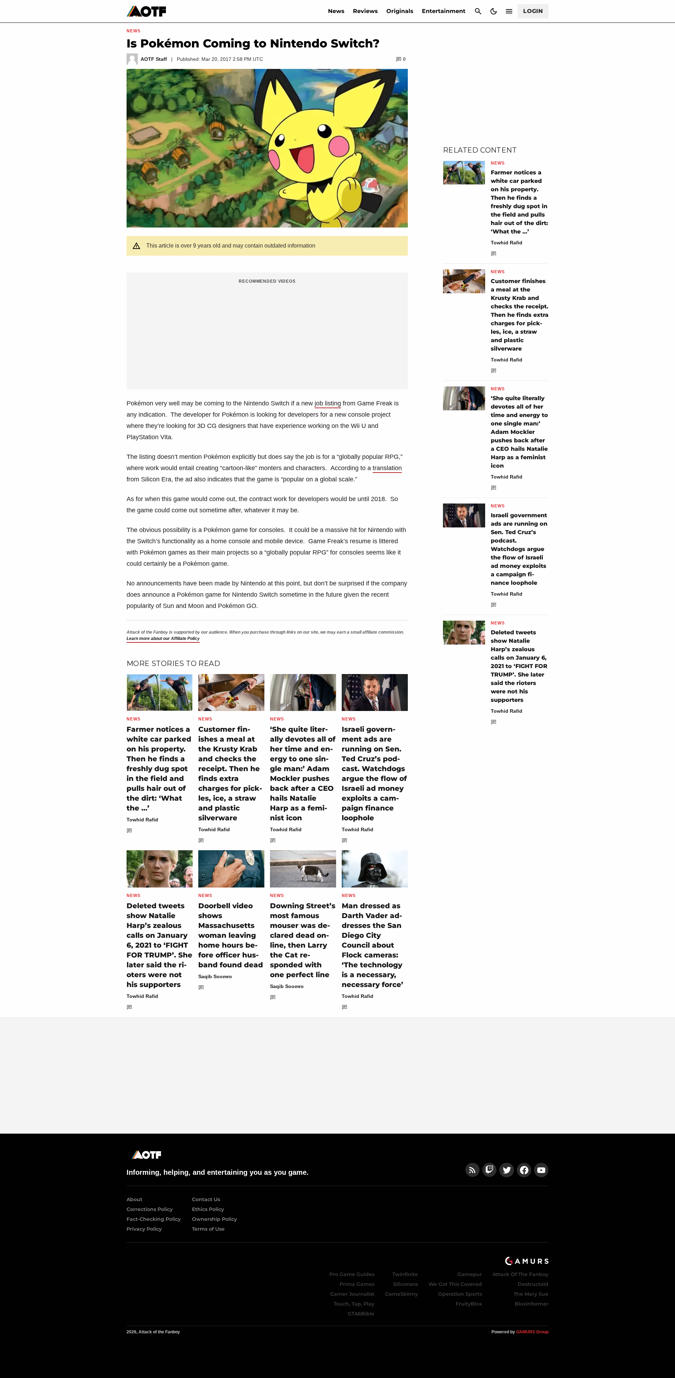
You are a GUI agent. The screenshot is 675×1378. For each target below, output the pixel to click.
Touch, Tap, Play (354, 1304)
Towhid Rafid (142, 819)
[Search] (478, 11)
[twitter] (506, 1170)
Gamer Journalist (352, 1294)
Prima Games (357, 1284)
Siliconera (405, 1284)
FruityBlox (469, 1304)
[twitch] (489, 1170)
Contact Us (206, 1199)
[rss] (472, 1170)
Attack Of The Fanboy (520, 1274)
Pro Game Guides (351, 1274)
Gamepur (469, 1274)
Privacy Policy (144, 1229)
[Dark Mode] (494, 11)
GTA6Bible (361, 1313)
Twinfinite (405, 1274)
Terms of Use (208, 1229)
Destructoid (533, 1284)
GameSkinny (401, 1294)
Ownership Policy (214, 1219)
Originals (399, 11)
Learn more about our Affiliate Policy (163, 638)
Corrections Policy (150, 1209)
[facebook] (524, 1170)
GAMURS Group (532, 1331)
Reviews (365, 11)
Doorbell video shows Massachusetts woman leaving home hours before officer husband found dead (230, 935)
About (134, 1199)
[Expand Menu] (509, 11)
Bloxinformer (531, 1304)
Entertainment (443, 11)
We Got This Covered (455, 1284)
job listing (328, 403)
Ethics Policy (208, 1209)
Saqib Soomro (215, 976)
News (336, 11)
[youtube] (541, 1170)
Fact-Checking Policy (154, 1219)
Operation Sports (460, 1294)
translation (387, 468)
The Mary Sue (531, 1294)
